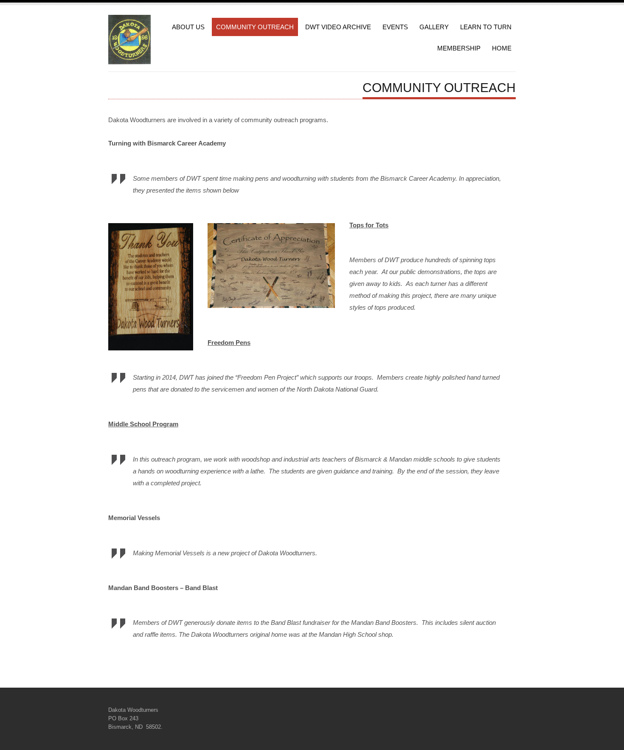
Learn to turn (486, 27)
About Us (188, 27)
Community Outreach (255, 27)
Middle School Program (143, 424)
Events (395, 27)
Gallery (434, 27)
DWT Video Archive (338, 27)
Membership (459, 48)
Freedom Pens (229, 342)
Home (502, 48)
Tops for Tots (368, 225)
